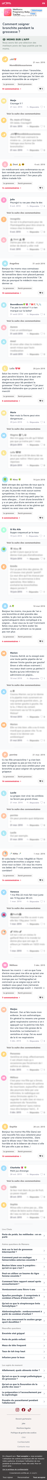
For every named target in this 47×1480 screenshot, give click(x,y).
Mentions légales (23, 1428)
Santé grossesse (25, 84)
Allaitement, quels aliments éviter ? (21, 1370)
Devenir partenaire (23, 1419)
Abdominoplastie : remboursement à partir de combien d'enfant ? (22, 1312)
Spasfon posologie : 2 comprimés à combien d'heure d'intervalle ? (21, 1296)
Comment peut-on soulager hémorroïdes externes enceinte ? (19, 1258)
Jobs (23, 1424)
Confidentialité (24, 1442)
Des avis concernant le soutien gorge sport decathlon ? (22, 1320)
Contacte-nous (23, 1447)
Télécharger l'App (36, 12)
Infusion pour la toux (13, 1357)
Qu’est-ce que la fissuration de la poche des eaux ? (19, 1385)
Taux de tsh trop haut (13, 1351)
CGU (23, 1437)
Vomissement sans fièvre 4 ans (18, 1289)
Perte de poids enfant (13, 1339)
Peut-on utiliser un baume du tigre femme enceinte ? (20, 1274)
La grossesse (8, 84)
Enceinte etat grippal (13, 1333)
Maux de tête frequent (14, 1345)
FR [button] (43, 3)
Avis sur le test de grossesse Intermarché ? (17, 1250)
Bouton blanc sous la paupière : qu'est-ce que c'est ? (19, 1266)
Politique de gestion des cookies (23, 1433)
